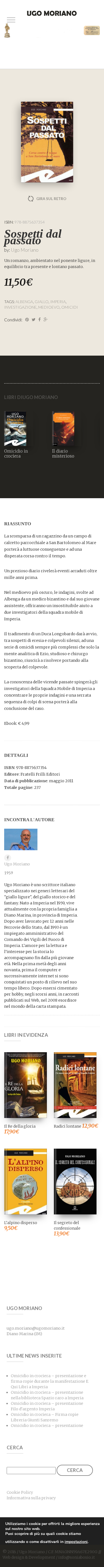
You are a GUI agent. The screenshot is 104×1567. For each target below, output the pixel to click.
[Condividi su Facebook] (39, 319)
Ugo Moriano (25, 250)
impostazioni (76, 1541)
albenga (24, 301)
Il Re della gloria (19, 1126)
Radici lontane (67, 1126)
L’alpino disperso (20, 1222)
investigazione (20, 307)
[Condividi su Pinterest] (27, 319)
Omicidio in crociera (16, 453)
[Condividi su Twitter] (33, 319)
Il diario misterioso (63, 453)
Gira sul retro (51, 198)
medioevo (49, 307)
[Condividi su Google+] (45, 319)
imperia (58, 301)
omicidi (69, 307)
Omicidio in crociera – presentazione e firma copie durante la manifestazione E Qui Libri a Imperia (49, 1381)
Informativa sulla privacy (31, 1497)
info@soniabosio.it (76, 1557)
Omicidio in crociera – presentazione (47, 1425)
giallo (42, 301)
